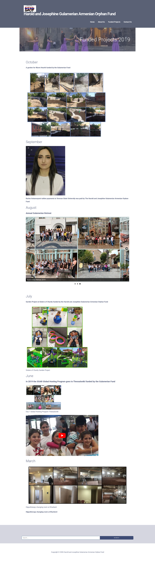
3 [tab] (80, 283)
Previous (28, 248)
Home (92, 22)
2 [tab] (77, 283)
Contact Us (128, 22)
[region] (77, 249)
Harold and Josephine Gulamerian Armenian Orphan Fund (69, 14)
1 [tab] (75, 283)
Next (126, 248)
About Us (101, 22)
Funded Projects (114, 22)
